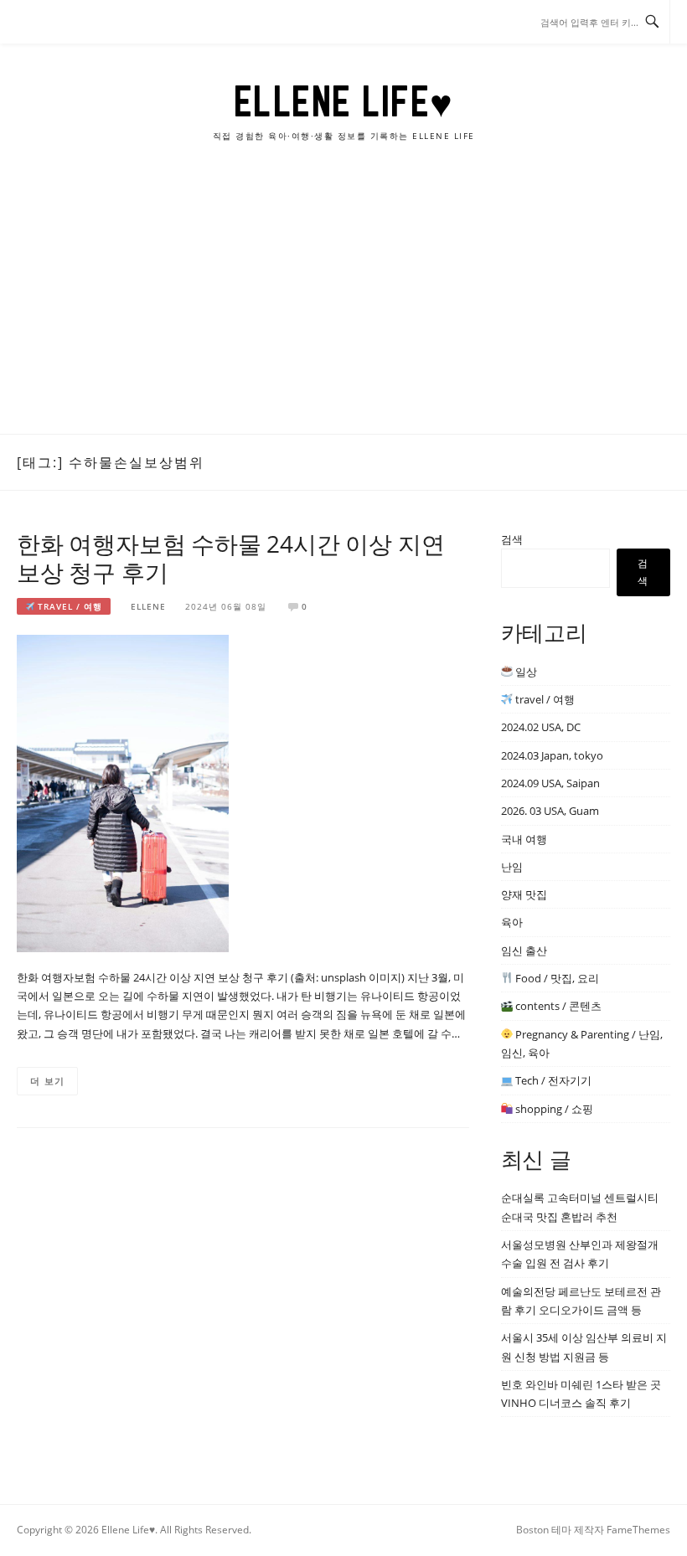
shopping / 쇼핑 (553, 1108)
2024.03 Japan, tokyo (552, 755)
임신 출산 (524, 950)
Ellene (148, 606)
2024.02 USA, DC (541, 726)
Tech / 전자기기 (552, 1080)
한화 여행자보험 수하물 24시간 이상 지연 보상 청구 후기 (230, 558)
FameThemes (638, 1530)
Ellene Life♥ (344, 101)
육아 (512, 922)
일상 (525, 671)
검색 (512, 539)
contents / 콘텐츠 (557, 1005)
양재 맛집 (524, 894)
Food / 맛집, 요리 (556, 978)
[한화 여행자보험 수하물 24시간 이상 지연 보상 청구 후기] (123, 792)
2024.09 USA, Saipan (550, 783)
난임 (512, 866)
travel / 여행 (68, 606)
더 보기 (47, 1080)
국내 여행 (524, 839)
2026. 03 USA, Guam (550, 810)
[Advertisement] (343, 308)
